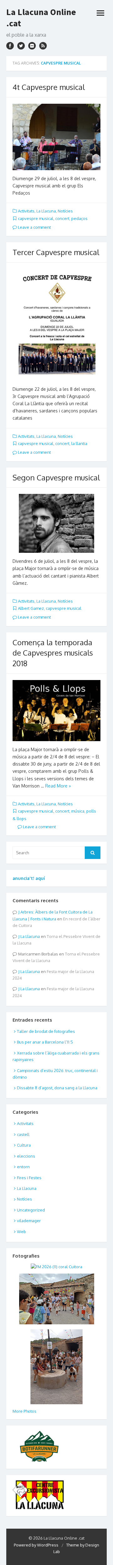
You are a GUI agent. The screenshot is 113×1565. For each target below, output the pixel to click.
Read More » (58, 785)
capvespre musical (35, 218)
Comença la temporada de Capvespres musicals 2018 (53, 652)
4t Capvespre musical (49, 87)
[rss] (43, 46)
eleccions (26, 1156)
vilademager (29, 1220)
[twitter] (21, 46)
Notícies (65, 210)
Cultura (24, 1145)
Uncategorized (31, 1209)
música (77, 811)
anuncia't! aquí (29, 878)
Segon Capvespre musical (56, 477)
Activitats (26, 210)
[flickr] (32, 46)
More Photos (24, 1411)
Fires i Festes (29, 1177)
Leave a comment (34, 227)
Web (21, 1231)
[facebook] (10, 46)
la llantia (79, 443)
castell (23, 1134)
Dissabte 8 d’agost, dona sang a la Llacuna (57, 1087)
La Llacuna (46, 210)
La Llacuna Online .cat (41, 17)
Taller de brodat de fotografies (46, 1031)
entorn (23, 1166)
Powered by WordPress (36, 1544)
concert (62, 218)
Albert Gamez (31, 608)
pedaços (79, 218)
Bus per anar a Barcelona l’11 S (45, 1041)
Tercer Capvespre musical (56, 252)
